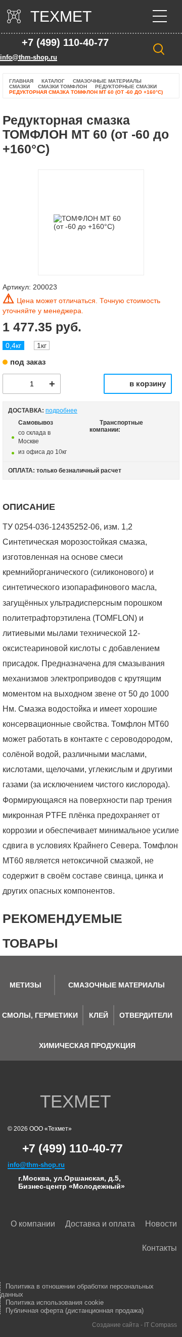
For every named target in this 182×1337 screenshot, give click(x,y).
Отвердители (145, 1015)
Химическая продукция (87, 1045)
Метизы (25, 985)
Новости (161, 1223)
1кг (42, 345)
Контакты (159, 1248)
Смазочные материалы (116, 985)
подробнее (61, 410)
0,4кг (13, 345)
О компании (33, 1223)
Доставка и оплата (100, 1223)
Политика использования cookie (55, 1302)
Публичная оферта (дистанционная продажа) (75, 1310)
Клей (98, 1015)
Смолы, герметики (40, 1015)
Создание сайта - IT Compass (134, 1324)
